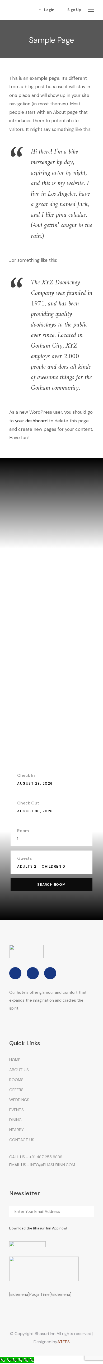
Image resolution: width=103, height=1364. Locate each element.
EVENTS (16, 1110)
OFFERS (16, 1090)
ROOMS (16, 1080)
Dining (15, 1120)
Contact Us (21, 1140)
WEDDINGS (19, 1100)
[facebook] (15, 973)
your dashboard (31, 421)
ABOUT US (19, 1070)
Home (14, 1059)
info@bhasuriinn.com (52, 1165)
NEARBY (16, 1130)
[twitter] (33, 973)
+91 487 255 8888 (45, 1157)
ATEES (63, 1342)
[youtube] (50, 973)
